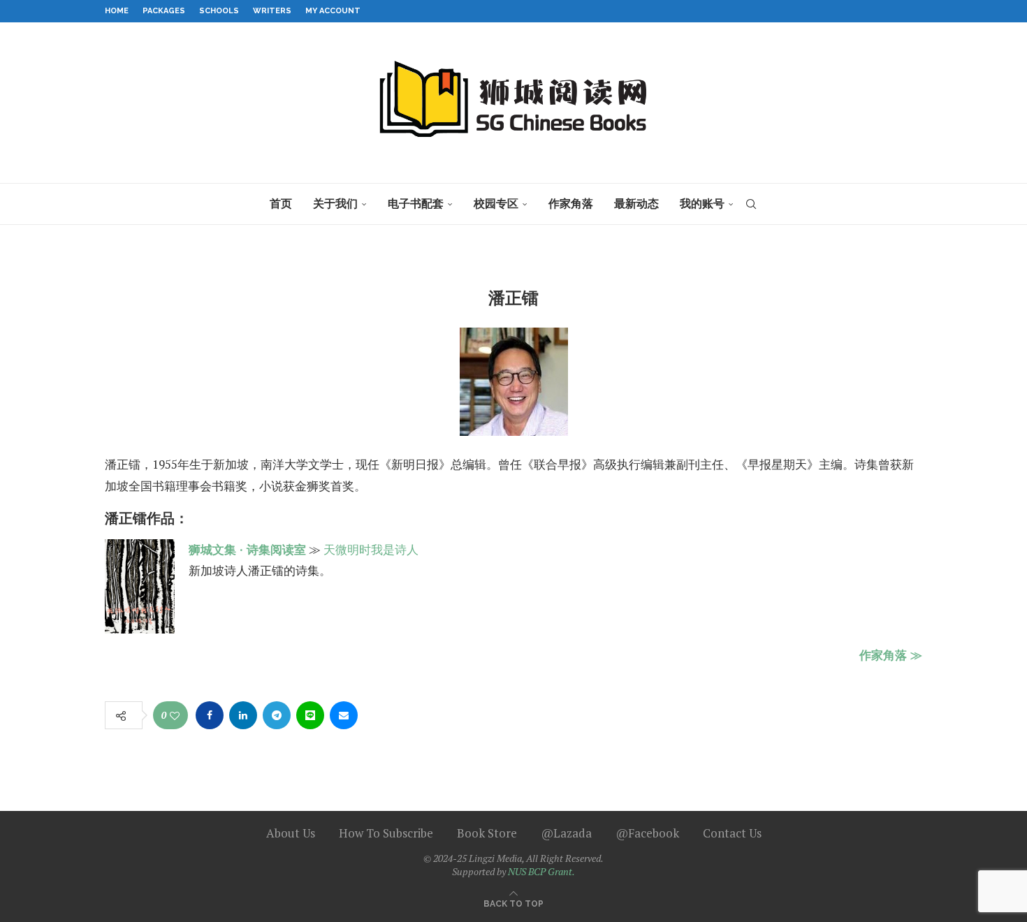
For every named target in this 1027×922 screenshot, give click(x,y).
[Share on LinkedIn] (243, 715)
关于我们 (335, 203)
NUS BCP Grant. (541, 871)
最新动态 (636, 203)
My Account (332, 10)
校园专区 (496, 203)
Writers (272, 10)
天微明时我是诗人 (370, 549)
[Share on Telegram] (277, 715)
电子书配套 (416, 203)
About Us (290, 833)
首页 (281, 203)
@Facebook (647, 833)
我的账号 (702, 203)
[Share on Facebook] (210, 715)
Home (117, 10)
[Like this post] (175, 716)
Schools (219, 10)
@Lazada (566, 833)
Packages (164, 10)
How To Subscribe (386, 833)
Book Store (487, 833)
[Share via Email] (344, 715)
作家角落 (570, 203)
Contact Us (732, 833)
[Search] (751, 204)
